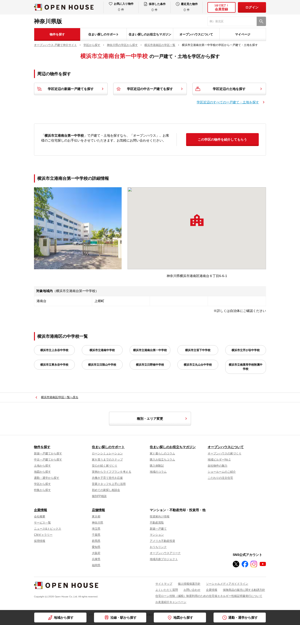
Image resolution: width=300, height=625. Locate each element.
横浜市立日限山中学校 (102, 364)
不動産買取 (157, 522)
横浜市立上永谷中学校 (54, 350)
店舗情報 (98, 510)
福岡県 (96, 565)
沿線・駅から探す (123, 617)
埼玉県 (96, 528)
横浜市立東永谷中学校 (54, 364)
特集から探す (42, 490)
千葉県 (96, 534)
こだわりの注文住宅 (220, 477)
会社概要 (39, 516)
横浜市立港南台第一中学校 (150, 350)
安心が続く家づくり (104, 465)
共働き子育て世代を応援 (107, 477)
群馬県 (96, 541)
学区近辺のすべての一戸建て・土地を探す (228, 102)
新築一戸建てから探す (48, 453)
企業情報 (40, 510)
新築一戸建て (158, 528)
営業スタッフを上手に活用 (109, 484)
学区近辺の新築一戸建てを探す (71, 89)
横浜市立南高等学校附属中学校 (245, 367)
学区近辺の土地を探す (229, 89)
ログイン (252, 7)
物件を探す (57, 34)
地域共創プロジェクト (164, 559)
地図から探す (42, 471)
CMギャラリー (43, 534)
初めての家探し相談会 (106, 490)
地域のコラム (158, 471)
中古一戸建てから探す (48, 459)
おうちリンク (158, 547)
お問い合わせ (192, 589)
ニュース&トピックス (47, 528)
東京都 (96, 516)
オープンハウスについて (196, 34)
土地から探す (42, 465)
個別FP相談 (99, 496)
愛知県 (96, 547)
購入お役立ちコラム (162, 459)
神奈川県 (97, 522)
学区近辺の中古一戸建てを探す (150, 89)
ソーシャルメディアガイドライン (227, 583)
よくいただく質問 (166, 589)
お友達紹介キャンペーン (170, 602)
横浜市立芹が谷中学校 (246, 350)
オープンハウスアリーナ (165, 553)
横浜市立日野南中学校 (150, 364)
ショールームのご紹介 (222, 471)
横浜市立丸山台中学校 (198, 364)
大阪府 (96, 553)
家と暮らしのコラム (162, 453)
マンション (157, 534)
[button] (197, 220)
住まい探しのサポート (103, 34)
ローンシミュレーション (107, 453)
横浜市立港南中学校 (102, 350)
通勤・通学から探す (46, 477)
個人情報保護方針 (189, 583)
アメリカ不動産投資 (162, 541)
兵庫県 (96, 559)
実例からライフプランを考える (111, 471)
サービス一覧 (42, 522)
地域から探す (64, 617)
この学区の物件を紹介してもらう (222, 139)
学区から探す (42, 484)
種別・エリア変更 (150, 418)
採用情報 (39, 541)
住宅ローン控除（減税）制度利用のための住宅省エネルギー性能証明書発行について (208, 596)
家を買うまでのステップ (107, 459)
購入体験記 (157, 465)
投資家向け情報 (159, 516)
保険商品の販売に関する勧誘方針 (244, 589)
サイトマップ (163, 583)
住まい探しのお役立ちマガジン (150, 34)
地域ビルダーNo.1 (219, 459)
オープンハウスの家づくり (224, 453)
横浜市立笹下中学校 (197, 350)
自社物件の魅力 (217, 465)
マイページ (242, 34)
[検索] (261, 21)
